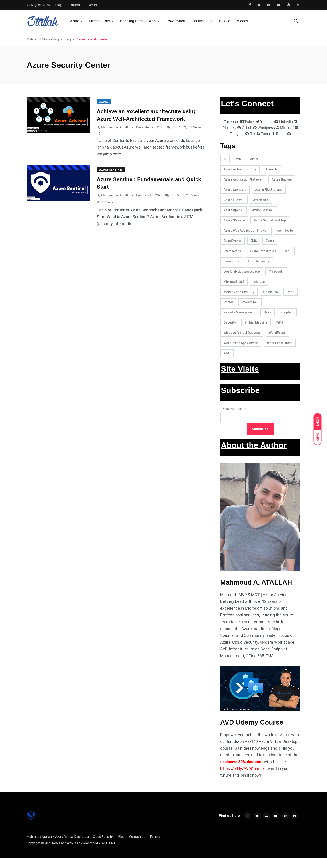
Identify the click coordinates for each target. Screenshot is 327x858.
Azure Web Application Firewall (246, 230)
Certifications (202, 21)
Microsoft (276, 271)
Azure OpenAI (233, 210)
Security (230, 322)
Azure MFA (261, 200)
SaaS (267, 312)
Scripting (286, 312)
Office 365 (270, 292)
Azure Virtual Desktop (270, 220)
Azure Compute (235, 189)
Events (92, 5)
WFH (279, 322)
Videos (242, 21)
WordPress (277, 332)
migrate (259, 281)
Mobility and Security (239, 292)
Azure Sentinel (111, 169)
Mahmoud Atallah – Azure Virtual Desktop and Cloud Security (70, 836)
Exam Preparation (263, 251)
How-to (224, 21)
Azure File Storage (268, 189)
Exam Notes (232, 251)
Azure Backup (282, 179)
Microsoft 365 (99, 21)
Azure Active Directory (240, 169)
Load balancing (259, 261)
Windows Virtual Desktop (242, 332)
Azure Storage (234, 220)
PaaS (290, 292)
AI (225, 159)
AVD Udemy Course (251, 722)
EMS (253, 241)
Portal (228, 302)
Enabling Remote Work (138, 21)
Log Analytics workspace (242, 271)
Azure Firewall (234, 200)
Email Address (234, 408)
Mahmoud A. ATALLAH (256, 582)
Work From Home (279, 343)
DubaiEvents (233, 241)
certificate (285, 230)
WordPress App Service (241, 343)
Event (270, 241)
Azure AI (271, 169)
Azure (74, 21)
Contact (74, 5)
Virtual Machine (256, 322)
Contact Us (137, 836)
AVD (238, 159)
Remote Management (239, 312)
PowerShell (175, 21)
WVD (227, 353)
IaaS (288, 251)
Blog (58, 5)
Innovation (231, 261)
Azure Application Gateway (243, 179)
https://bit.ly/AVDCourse (242, 768)
